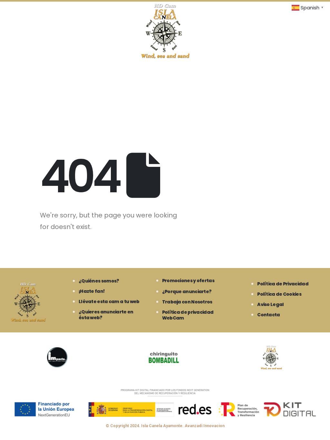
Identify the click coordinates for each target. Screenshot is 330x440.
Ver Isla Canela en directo (37, 80)
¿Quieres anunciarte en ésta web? (106, 315)
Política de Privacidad (282, 284)
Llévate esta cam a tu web (109, 301)
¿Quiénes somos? (99, 281)
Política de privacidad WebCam (188, 315)
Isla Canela (238, 80)
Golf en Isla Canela (29, 113)
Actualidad (126, 113)
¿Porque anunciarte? (187, 291)
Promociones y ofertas (188, 280)
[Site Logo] (165, 31)
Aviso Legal (270, 304)
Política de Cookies (279, 294)
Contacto (165, 113)
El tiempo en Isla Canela (148, 80)
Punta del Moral (284, 80)
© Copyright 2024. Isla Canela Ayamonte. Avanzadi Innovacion (165, 425)
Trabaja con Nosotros (187, 302)
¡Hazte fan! (91, 291)
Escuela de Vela (83, 113)
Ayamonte (201, 80)
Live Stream (95, 80)
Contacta (268, 314)
